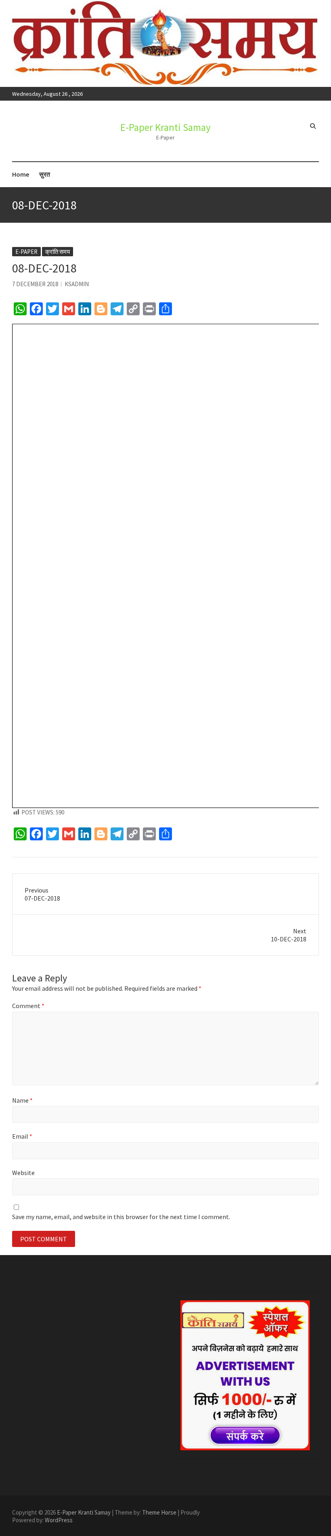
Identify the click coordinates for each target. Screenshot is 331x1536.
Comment (28, 1006)
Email (22, 1136)
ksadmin (77, 284)
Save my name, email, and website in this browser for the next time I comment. (121, 1217)
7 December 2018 (35, 284)
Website (23, 1173)
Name (22, 1100)
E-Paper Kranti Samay (165, 127)
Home (20, 174)
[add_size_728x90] (245, 1375)
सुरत (44, 174)
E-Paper (26, 251)
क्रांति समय (57, 251)
